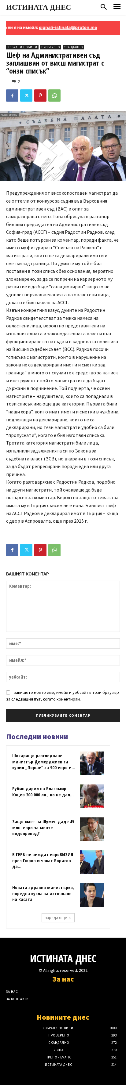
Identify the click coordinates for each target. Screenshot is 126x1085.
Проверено (50, 47)
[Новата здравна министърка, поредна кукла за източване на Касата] (92, 895)
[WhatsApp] (54, 95)
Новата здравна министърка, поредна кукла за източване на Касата (43, 893)
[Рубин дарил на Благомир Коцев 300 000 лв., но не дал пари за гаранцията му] (92, 796)
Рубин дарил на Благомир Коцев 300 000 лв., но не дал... (43, 791)
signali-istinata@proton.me (61, 27)
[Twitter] (26, 95)
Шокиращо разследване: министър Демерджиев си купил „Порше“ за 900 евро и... (43, 761)
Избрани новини (22, 47)
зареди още (56, 917)
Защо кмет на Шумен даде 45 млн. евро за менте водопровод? (43, 827)
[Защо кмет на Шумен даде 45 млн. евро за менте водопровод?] (92, 829)
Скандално (73, 47)
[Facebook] (12, 95)
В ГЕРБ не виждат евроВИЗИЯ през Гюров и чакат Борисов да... (42, 860)
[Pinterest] (40, 95)
